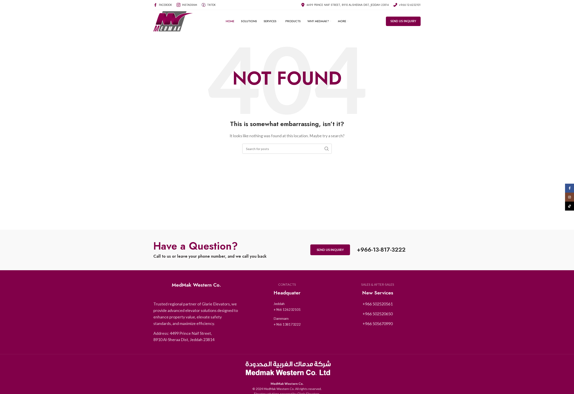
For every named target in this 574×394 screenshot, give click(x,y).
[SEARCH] (327, 149)
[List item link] (287, 306)
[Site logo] (173, 21)
